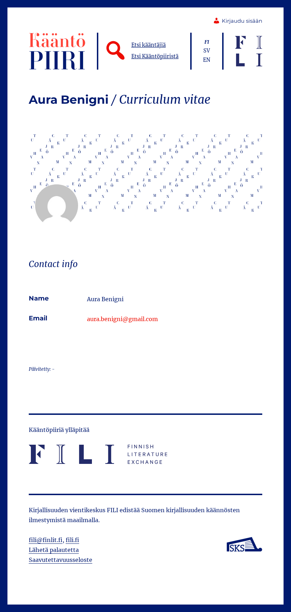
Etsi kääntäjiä (148, 45)
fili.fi (72, 539)
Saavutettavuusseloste (60, 559)
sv (206, 51)
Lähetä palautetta (54, 549)
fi (206, 42)
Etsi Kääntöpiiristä (155, 56)
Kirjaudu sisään (242, 21)
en (206, 60)
